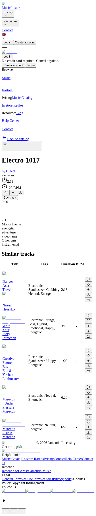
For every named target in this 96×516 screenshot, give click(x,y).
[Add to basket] (88, 299)
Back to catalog (18, 139)
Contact (7, 30)
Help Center (73, 459)
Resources (10, 21)
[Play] (22, 146)
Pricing (8, 12)
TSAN (10, 171)
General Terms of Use (17, 479)
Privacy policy (63, 479)
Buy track (10, 197)
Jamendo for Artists (15, 471)
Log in (7, 42)
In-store (15, 8)
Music (6, 8)
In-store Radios (33, 459)
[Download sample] (20, 192)
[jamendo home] (9, 4)
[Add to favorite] (5, 192)
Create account (25, 42)
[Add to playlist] (13, 192)
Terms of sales (43, 479)
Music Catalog (12, 459)
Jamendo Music (40, 471)
